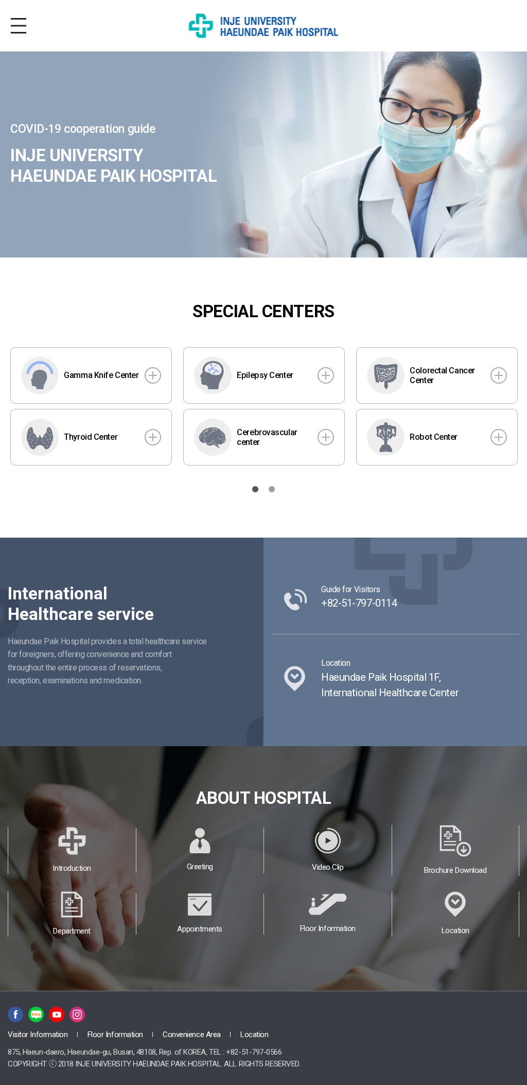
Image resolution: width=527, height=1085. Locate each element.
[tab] (255, 489)
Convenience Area (192, 1034)
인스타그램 (77, 1014)
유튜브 (56, 1014)
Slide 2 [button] (272, 489)
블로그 (36, 1014)
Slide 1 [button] (255, 489)
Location (254, 1034)
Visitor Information (38, 1034)
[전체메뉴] (18, 26)
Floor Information (116, 1034)
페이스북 (15, 1014)
